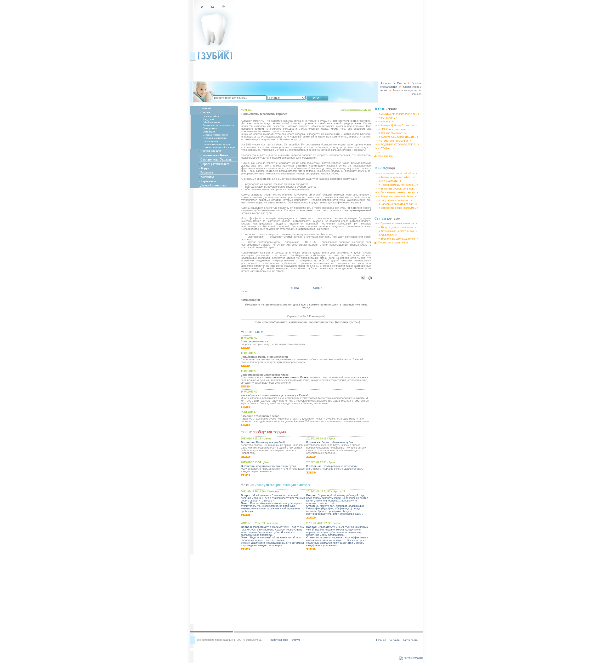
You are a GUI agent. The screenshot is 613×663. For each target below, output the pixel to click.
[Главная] (202, 7)
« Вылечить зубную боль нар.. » (397, 188)
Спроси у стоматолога (214, 164)
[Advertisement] (328, 40)
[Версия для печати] (363, 277)
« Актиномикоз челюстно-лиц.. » (397, 231)
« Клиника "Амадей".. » (392, 133)
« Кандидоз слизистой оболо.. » (397, 196)
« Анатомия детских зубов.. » (396, 177)
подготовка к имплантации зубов (268, 466)
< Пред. (294, 287)
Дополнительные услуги (217, 144)
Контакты (207, 177)
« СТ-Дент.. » (386, 148)
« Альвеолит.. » (387, 234)
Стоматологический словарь (219, 147)
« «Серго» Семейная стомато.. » (398, 136)
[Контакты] (213, 7)
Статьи (401, 83)
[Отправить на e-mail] (369, 277)
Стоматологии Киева (214, 155)
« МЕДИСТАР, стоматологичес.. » (398, 113)
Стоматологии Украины (216, 159)
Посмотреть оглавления (393, 242)
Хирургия (208, 119)
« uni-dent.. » (385, 121)
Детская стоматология (215, 134)
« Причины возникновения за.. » (397, 223)
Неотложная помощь (215, 137)
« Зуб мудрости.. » (389, 180)
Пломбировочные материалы (332, 466)
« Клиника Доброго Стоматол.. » (397, 125)
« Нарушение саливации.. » (395, 200)
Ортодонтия (210, 128)
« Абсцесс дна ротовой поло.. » (397, 227)
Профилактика (211, 140)
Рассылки (206, 172)
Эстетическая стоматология (218, 125)
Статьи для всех (210, 151)
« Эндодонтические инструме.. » (398, 207)
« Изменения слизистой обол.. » (397, 173)
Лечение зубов (211, 116)
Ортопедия (209, 131)
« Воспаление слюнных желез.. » (398, 192)
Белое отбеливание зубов (329, 442)
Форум (204, 168)
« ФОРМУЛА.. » (387, 117)
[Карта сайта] (223, 7)
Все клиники (385, 156)
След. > (317, 287)
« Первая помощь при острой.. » (398, 184)
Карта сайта (208, 181)
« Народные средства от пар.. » (397, 203)
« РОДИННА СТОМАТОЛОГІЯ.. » (398, 144)
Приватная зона (279, 639)
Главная (386, 83)
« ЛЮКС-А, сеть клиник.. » (394, 129)
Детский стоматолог (213, 185)
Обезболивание (211, 122)
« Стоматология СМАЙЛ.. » (394, 140)
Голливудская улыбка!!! (263, 442)
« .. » (381, 152)
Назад (244, 291)
